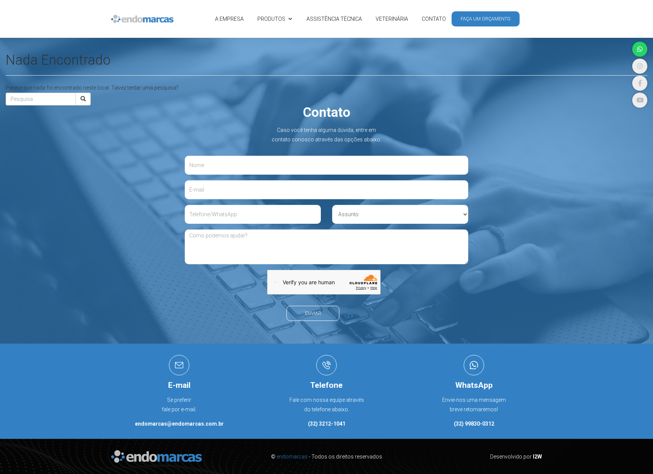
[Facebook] (639, 83)
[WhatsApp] (639, 49)
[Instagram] (639, 66)
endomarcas (292, 457)
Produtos (271, 19)
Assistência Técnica (334, 19)
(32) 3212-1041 (326, 424)
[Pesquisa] (83, 99)
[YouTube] (639, 100)
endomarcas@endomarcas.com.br (179, 424)
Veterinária (392, 19)
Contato (434, 19)
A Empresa (229, 19)
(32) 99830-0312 (474, 424)
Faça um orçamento (486, 19)
